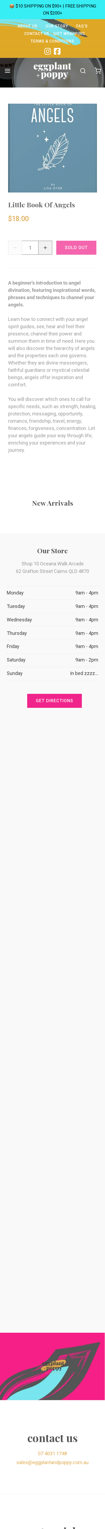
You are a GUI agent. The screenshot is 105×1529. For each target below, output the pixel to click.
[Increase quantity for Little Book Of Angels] (45, 248)
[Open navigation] (7, 70)
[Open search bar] (82, 70)
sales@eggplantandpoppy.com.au (52, 1462)
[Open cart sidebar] (97, 70)
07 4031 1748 (52, 1453)
